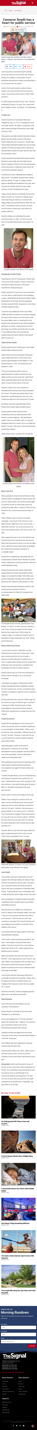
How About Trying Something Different (15, 1223)
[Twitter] (16, 1425)
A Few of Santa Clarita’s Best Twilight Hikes (17, 1156)
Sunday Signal (18, 10)
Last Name (4, 1331)
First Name (4, 1324)
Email (2, 1338)
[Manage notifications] (32, 1426)
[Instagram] (20, 1425)
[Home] (2, 10)
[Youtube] (23, 1425)
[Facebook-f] (13, 1425)
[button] (4, 2)
